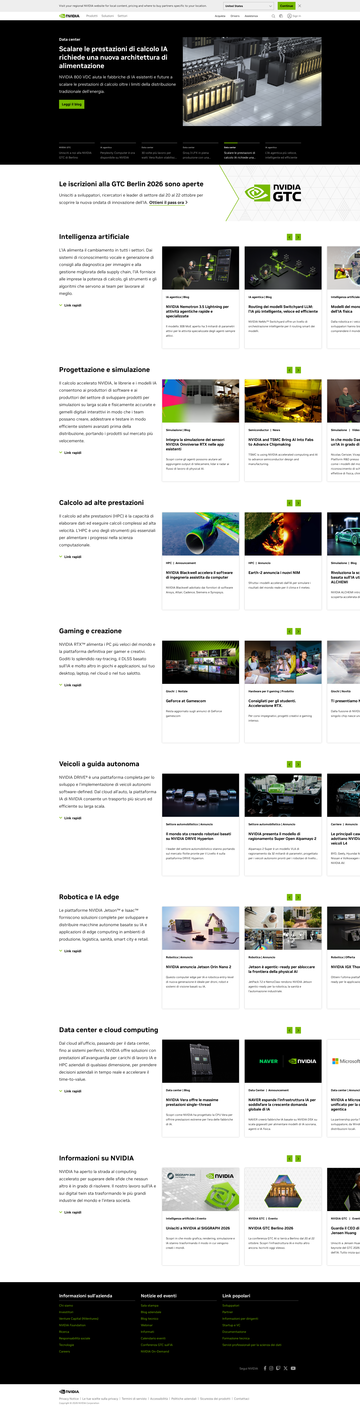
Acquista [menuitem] (220, 16)
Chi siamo (66, 1305)
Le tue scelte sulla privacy (100, 1398)
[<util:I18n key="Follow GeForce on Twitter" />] (285, 1368)
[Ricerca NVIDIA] (273, 15)
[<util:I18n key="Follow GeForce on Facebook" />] (265, 1368)
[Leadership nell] (69, 16)
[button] (281, 17)
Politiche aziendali (183, 1398)
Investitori (66, 1312)
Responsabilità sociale (74, 1338)
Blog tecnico (149, 1318)
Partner (227, 1312)
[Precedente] (289, 237)
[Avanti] (298, 237)
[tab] (77, 151)
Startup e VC (231, 1325)
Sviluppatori (230, 1305)
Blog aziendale (151, 1312)
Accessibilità (159, 1398)
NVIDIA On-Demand (155, 1351)
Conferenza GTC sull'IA (157, 1345)
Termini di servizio (134, 1398)
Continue (286, 6)
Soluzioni (107, 16)
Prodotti (92, 16)
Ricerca (64, 1332)
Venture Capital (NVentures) (78, 1318)
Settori (122, 16)
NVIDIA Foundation (72, 1325)
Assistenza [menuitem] (251, 16)
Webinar (147, 1325)
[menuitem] (92, 15)
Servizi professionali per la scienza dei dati (251, 1345)
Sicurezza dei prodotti (215, 1398)
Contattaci (241, 1398)
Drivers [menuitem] (235, 16)
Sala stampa (149, 1305)
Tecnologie (66, 1345)
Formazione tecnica (236, 1338)
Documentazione (234, 1332)
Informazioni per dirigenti (240, 1318)
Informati (147, 1332)
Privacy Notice (69, 1398)
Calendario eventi (153, 1338)
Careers (64, 1351)
